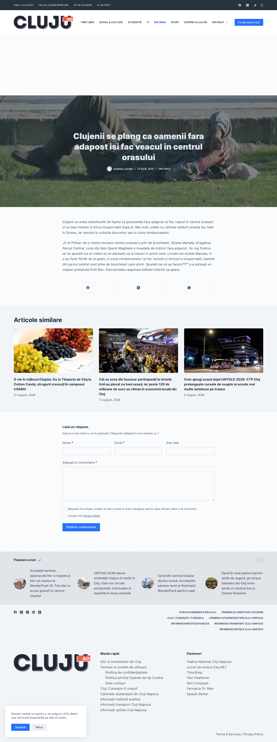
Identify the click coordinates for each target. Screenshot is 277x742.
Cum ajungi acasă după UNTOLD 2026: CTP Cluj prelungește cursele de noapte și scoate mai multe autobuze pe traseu (222, 384)
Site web (172, 443)
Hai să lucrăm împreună (54, 5)
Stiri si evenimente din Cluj (197, 612)
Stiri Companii (197, 683)
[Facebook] (239, 5)
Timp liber (87, 22)
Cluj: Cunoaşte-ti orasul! (185, 617)
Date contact (115, 683)
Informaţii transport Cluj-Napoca (238, 623)
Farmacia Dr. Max (200, 688)
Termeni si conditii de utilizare (242, 612)
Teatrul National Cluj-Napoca (209, 662)
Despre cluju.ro (195, 22)
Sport (175, 22)
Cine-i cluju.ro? (23, 5)
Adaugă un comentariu (79, 462)
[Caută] (262, 5)
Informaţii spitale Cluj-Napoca (241, 629)
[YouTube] (39, 612)
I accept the (84, 515)
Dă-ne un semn (83, 5)
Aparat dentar (197, 694)
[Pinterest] (33, 612)
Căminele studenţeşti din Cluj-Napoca (236, 617)
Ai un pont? (104, 5)
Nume (67, 443)
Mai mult (218, 22)
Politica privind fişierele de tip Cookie (134, 678)
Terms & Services (228, 734)
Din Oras (160, 22)
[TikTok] (255, 5)
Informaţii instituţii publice (190, 623)
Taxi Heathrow (198, 678)
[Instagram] (247, 5)
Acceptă (20, 727)
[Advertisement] (138, 65)
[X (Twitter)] (138, 288)
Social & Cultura (111, 22)
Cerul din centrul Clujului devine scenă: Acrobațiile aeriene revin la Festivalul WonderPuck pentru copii (177, 583)
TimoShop (194, 672)
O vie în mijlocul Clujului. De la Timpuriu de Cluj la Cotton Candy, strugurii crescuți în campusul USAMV (52, 384)
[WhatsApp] (189, 288)
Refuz (39, 727)
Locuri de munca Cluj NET (207, 667)
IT (148, 22)
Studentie (135, 22)
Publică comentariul (81, 527)
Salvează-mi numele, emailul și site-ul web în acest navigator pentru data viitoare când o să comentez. (132, 508)
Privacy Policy (91, 515)
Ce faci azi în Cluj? (249, 22)
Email (120, 443)
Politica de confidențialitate (126, 672)
